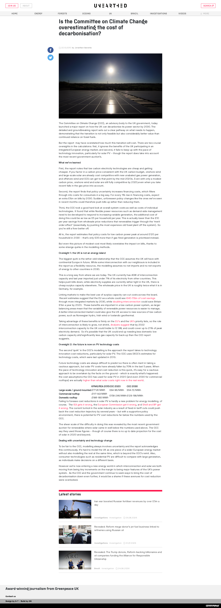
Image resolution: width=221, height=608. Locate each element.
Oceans (86, 14)
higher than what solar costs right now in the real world (113, 380)
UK (110, 14)
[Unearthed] (110, 6)
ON (30, 601)
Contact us (11, 596)
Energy (38, 14)
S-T (16, 601)
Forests (62, 14)
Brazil (134, 14)
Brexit (97, 568)
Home (15, 14)
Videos (182, 14)
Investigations (158, 14)
